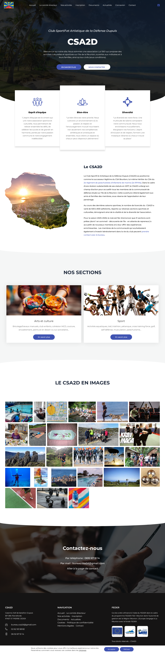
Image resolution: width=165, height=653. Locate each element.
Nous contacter (97, 67)
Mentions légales (65, 626)
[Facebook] (158, 5)
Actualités (107, 5)
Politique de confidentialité (80, 622)
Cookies (61, 622)
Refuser (127, 649)
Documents (94, 5)
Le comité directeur (48, 5)
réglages (82, 650)
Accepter (111, 649)
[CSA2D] (9, 5)
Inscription (80, 5)
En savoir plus (68, 67)
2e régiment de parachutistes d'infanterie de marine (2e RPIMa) (112, 183)
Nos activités (66, 5)
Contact (132, 5)
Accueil (32, 5)
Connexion (120, 5)
